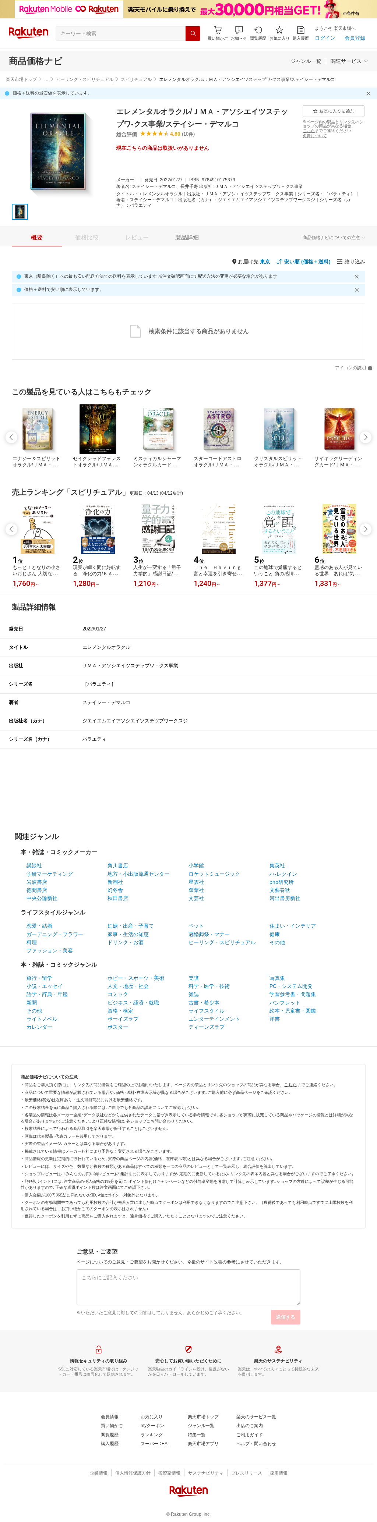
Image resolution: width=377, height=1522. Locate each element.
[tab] (37, 237)
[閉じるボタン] (369, 93)
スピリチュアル (136, 79)
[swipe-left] (11, 437)
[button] (239, 33)
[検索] (193, 33)
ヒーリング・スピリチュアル (84, 79)
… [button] (46, 79)
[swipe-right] (365, 437)
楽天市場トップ (21, 79)
